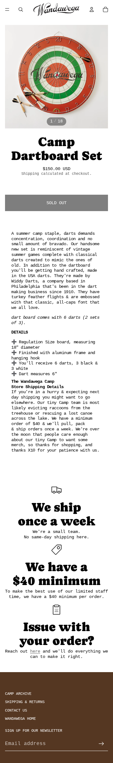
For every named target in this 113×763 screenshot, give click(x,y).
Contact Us (16, 710)
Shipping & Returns (25, 702)
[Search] (21, 9)
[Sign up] (101, 743)
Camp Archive (18, 694)
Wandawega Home (20, 719)
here (35, 651)
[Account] (92, 9)
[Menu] (7, 9)
